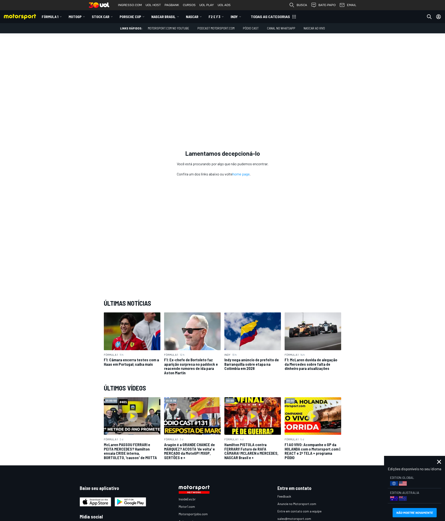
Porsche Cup (130, 16)
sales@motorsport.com (294, 519)
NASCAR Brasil (163, 16)
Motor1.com (187, 506)
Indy (234, 16)
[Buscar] (429, 16)
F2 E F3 (214, 16)
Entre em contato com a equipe (299, 511)
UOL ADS (224, 5)
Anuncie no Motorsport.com (296, 504)
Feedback (284, 496)
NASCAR (192, 16)
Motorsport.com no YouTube (168, 28)
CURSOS (189, 5)
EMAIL (351, 5)
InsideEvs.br (187, 499)
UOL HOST (153, 5)
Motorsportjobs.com (193, 514)
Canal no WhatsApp (281, 28)
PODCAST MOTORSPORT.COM (216, 28)
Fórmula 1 (50, 16)
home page (241, 174)
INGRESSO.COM (130, 5)
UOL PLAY (206, 5)
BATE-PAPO (327, 5)
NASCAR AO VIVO (314, 28)
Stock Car (100, 16)
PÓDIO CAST (251, 28)
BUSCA (302, 5)
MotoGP (75, 16)
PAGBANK (172, 5)
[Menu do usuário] (438, 16)
